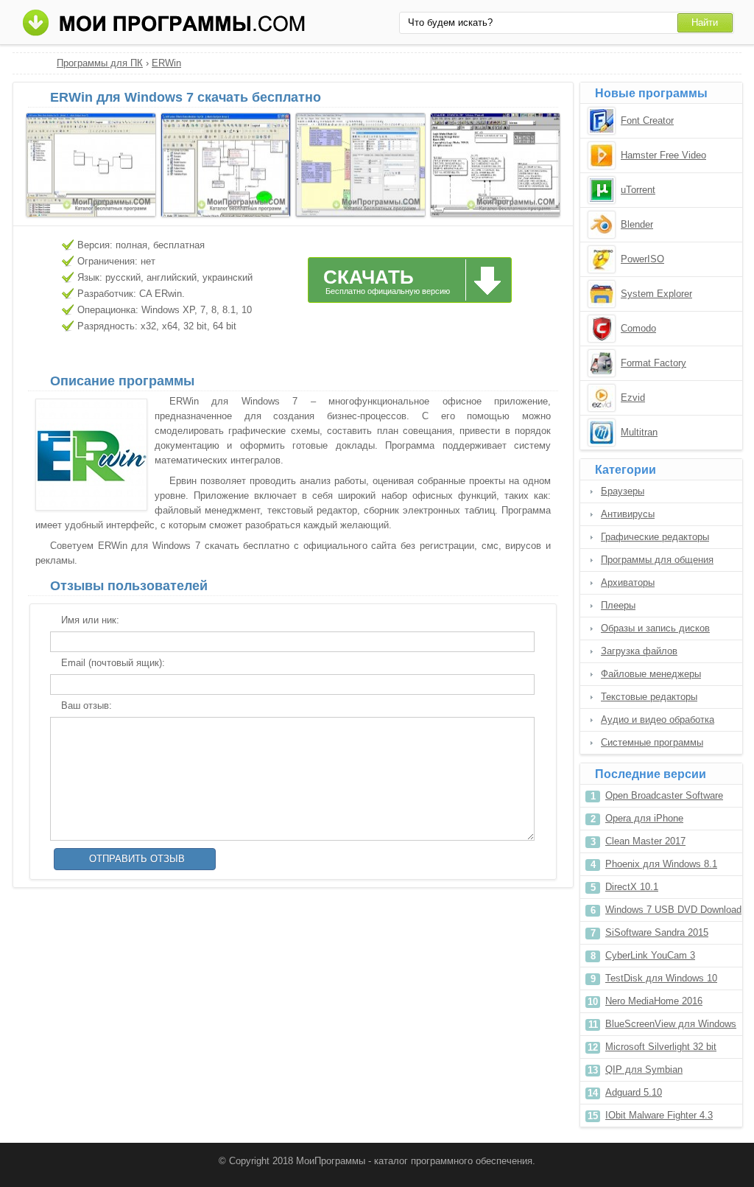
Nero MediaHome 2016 (653, 1000)
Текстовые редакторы (649, 696)
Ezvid (633, 397)
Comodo (638, 328)
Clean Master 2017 (645, 841)
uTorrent (638, 189)
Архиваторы (628, 582)
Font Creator (647, 120)
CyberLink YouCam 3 (650, 955)
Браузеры (622, 491)
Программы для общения (657, 559)
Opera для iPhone (644, 818)
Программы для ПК (100, 63)
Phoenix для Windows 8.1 (661, 863)
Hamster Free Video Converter (663, 156)
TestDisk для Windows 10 (661, 978)
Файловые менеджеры (651, 673)
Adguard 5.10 (633, 1092)
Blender (637, 224)
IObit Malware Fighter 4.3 (659, 1115)
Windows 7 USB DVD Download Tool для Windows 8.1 (673, 912)
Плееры (618, 605)
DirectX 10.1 (631, 886)
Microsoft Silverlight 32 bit (660, 1046)
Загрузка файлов (639, 650)
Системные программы (652, 742)
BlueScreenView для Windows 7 (670, 1026)
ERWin (166, 63)
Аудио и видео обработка (657, 719)
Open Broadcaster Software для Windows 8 (664, 798)
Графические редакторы (655, 536)
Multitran (639, 432)
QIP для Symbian (644, 1069)
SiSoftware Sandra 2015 (656, 932)
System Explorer (656, 293)
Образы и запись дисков (655, 628)
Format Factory (653, 362)
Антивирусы (628, 513)
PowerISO (642, 259)
